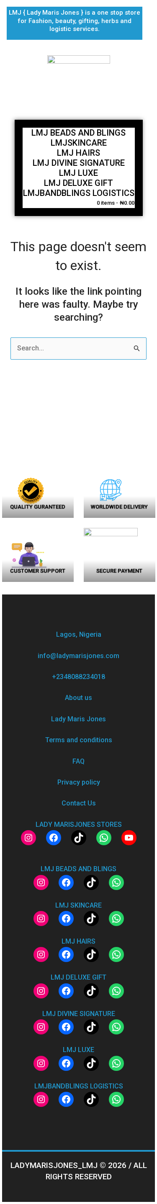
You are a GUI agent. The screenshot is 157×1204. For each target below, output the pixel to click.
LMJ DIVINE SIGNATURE (79, 163)
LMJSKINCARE (79, 143)
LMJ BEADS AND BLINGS (78, 133)
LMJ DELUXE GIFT (78, 183)
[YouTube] (128, 837)
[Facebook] (53, 837)
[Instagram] (28, 837)
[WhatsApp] (103, 837)
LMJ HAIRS (78, 153)
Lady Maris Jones (78, 719)
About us (78, 698)
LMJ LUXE (78, 173)
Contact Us (79, 803)
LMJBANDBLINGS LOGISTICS (78, 193)
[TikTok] (78, 837)
